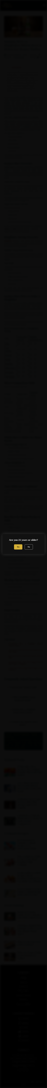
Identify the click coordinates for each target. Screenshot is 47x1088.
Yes (18, 547)
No (29, 547)
